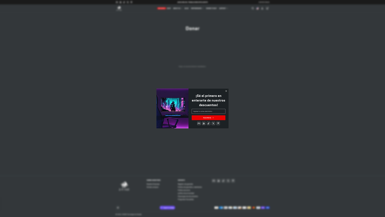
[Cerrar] (226, 91)
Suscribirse (207, 118)
